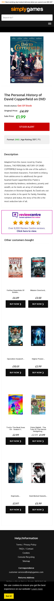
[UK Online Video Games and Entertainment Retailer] (27, 9)
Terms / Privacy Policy (26, 544)
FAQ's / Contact (26, 549)
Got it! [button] (9, 596)
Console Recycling (26, 557)
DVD (17, 139)
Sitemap (26, 561)
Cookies (26, 553)
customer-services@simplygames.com (26, 572)
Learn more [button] (37, 589)
